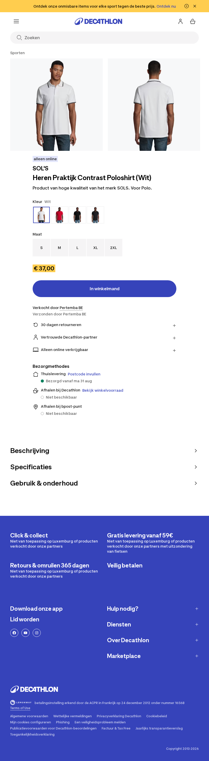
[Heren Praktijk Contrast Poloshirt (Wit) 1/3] (56, 104)
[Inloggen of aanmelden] (180, 21)
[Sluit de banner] (195, 6)
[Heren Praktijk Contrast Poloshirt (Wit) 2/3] (154, 104)
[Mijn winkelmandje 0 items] (193, 21)
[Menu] (16, 21)
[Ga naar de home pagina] (98, 21)
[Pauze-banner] (186, 6)
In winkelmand (105, 288)
